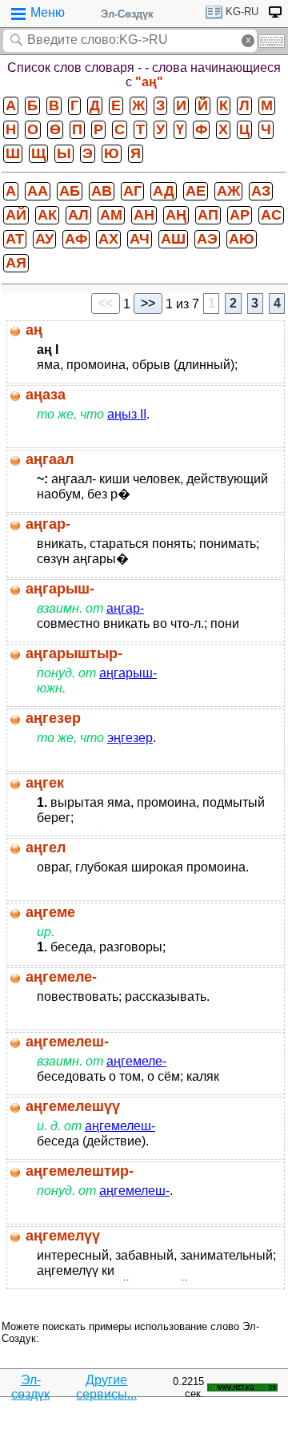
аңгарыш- (128, 673)
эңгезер (130, 737)
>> (148, 303)
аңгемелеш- (120, 1126)
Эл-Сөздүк (127, 14)
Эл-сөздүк (30, 1387)
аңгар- (125, 608)
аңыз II (126, 414)
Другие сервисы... (106, 1387)
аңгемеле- (136, 1061)
